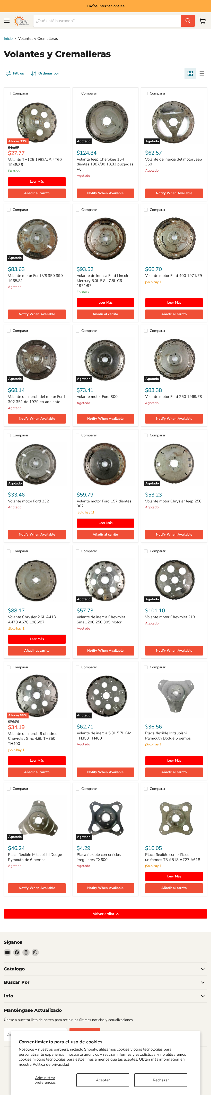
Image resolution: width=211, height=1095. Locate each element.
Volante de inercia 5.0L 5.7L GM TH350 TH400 (104, 736)
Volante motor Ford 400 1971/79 (173, 275)
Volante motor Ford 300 (97, 396)
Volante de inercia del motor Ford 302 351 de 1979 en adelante (36, 399)
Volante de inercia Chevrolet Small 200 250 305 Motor (101, 619)
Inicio (8, 38)
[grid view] (190, 73)
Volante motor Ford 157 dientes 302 (104, 504)
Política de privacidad (51, 1064)
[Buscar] (188, 21)
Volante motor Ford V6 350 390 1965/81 (35, 278)
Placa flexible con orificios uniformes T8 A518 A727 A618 (172, 857)
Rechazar (161, 1080)
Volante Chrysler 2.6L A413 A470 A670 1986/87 (32, 619)
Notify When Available (105, 193)
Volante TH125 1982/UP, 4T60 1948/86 (35, 162)
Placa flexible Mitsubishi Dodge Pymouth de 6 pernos (35, 857)
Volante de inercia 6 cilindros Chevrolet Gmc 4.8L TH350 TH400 (32, 738)
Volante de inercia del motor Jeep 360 (173, 162)
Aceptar (103, 1080)
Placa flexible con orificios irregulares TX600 (99, 857)
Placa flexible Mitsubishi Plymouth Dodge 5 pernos (168, 736)
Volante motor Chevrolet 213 (170, 617)
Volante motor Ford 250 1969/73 (173, 396)
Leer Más (37, 181)
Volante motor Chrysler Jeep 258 (173, 501)
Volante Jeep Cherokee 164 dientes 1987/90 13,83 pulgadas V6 (105, 164)
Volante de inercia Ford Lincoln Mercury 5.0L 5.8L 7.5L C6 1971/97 (103, 280)
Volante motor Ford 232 (28, 501)
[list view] (201, 73)
